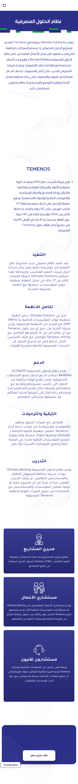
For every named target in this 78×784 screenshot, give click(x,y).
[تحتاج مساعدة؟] (10, 775)
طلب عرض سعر (39, 755)
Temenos (20, 42)
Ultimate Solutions (53, 42)
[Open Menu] (4, 5)
